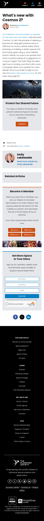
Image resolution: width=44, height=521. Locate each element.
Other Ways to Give (22, 441)
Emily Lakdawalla (24, 156)
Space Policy (22, 354)
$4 (15, 230)
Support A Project (22, 429)
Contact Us (25, 487)
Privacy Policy (33, 300)
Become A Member (22, 409)
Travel (21, 437)
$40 (28, 234)
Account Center (12, 487)
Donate (22, 124)
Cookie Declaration (22, 513)
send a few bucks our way (22, 73)
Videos (22, 382)
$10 (28, 230)
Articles (27, 146)
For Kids (22, 358)
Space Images (22, 378)
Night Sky (22, 350)
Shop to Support (22, 433)
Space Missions (22, 346)
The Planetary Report (22, 390)
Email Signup (22, 405)
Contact (22, 413)
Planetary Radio (22, 374)
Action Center (22, 401)
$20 (14, 234)
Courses (22, 386)
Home (20, 146)
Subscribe (22, 296)
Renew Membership (22, 425)
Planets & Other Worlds (22, 342)
